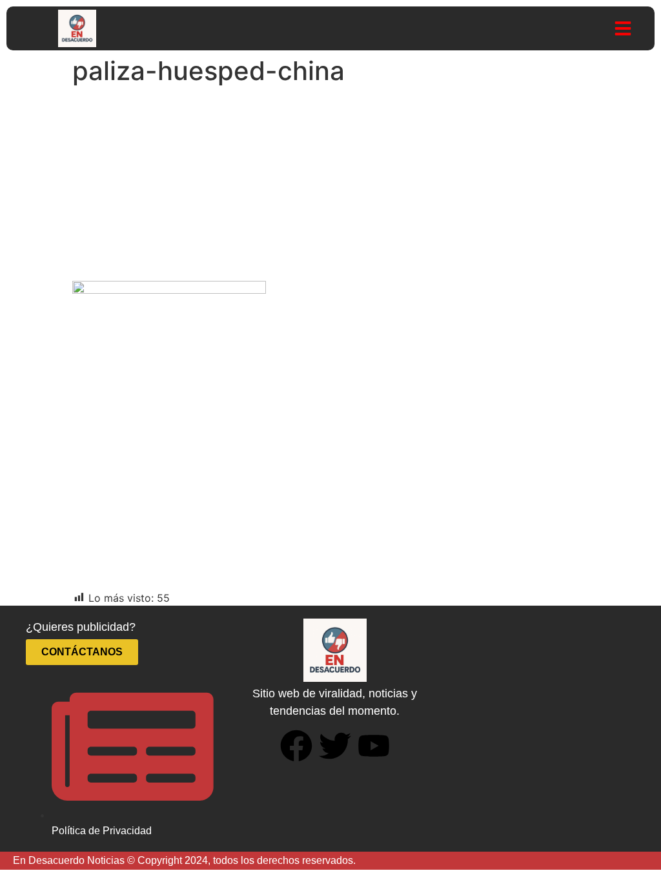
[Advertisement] (330, 187)
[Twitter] (335, 746)
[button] (623, 28)
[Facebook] (296, 746)
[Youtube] (374, 746)
